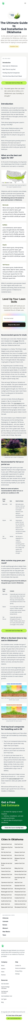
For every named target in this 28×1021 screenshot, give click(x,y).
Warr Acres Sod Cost (21, 901)
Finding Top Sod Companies (11, 73)
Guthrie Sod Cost (6, 901)
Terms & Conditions (20, 968)
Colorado (5, 921)
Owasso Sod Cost (20, 852)
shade (16, 341)
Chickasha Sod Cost (20, 895)
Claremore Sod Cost (7, 882)
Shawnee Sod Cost (20, 892)
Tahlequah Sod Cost (7, 888)
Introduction (7, 62)
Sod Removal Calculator (4, 992)
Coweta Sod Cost (20, 898)
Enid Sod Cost (19, 844)
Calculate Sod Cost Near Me (14, 83)
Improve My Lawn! (14, 325)
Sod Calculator (5, 983)
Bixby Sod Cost (19, 868)
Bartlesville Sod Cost (21, 871)
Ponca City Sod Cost (20, 874)
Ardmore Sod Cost (20, 904)
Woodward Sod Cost (21, 907)
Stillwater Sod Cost (6, 858)
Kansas (5, 925)
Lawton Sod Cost (19, 863)
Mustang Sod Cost (20, 888)
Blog (2, 1002)
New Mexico (6, 931)
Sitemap (17, 974)
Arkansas (5, 918)
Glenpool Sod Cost (6, 874)
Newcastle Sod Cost (7, 907)
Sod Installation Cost (6, 996)
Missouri (5, 928)
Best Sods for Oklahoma (10, 66)
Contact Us (18, 965)
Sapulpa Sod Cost (20, 885)
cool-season (17, 403)
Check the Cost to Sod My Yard (14, 828)
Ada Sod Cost (18, 882)
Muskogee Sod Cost (7, 892)
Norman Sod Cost (6, 855)
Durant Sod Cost (6, 868)
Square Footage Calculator (5, 987)
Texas (4, 935)
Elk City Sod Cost (6, 852)
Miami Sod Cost (5, 877)
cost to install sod (14, 778)
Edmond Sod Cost (6, 844)
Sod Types (4, 999)
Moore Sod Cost (19, 855)
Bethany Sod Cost (6, 895)
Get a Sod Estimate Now (14, 1018)
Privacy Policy (18, 971)
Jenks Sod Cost (5, 904)
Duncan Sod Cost (6, 885)
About (2, 965)
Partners (3, 974)
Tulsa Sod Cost (19, 847)
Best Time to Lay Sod (9, 69)
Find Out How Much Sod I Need (12, 76)
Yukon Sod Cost (5, 871)
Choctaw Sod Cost (6, 898)
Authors (3, 968)
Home (2, 971)
